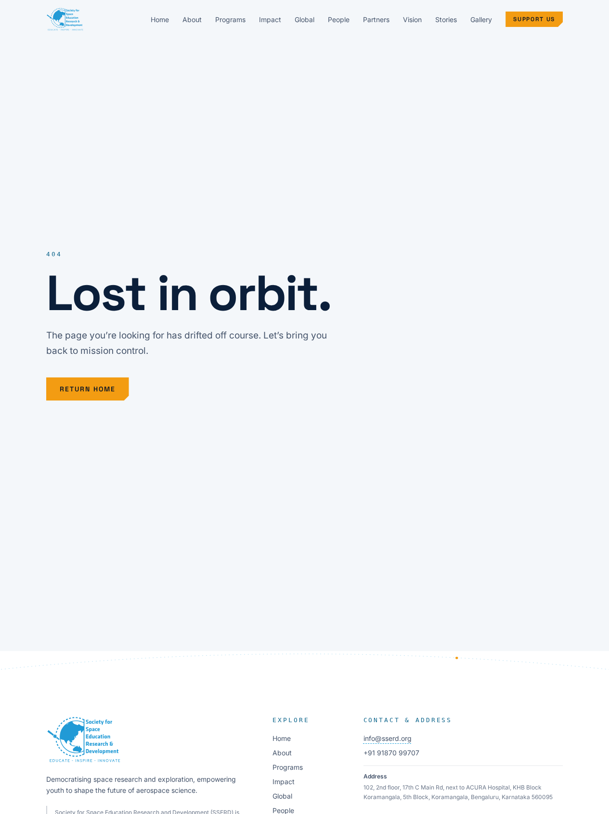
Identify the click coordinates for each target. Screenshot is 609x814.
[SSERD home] (65, 19)
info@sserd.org (387, 738)
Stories (446, 19)
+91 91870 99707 (391, 753)
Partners (376, 19)
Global (304, 19)
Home (160, 19)
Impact (270, 19)
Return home (88, 389)
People (339, 19)
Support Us (534, 19)
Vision (412, 19)
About (192, 19)
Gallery (481, 19)
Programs (230, 19)
